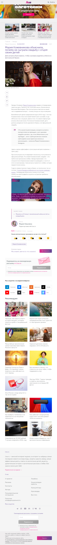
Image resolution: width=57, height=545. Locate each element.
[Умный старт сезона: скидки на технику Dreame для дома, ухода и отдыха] (12, 27)
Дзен (23, 292)
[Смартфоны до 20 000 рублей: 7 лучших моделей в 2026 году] (16, 428)
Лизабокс (34, 479)
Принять (44, 538)
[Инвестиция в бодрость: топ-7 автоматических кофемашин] (41, 428)
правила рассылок (26, 272)
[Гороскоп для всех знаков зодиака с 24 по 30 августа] (41, 334)
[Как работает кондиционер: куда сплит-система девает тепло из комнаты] (41, 405)
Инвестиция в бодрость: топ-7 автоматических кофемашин (40, 439)
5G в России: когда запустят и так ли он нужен (15, 394)
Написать (47, 251)
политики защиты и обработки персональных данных (18, 541)
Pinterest (36, 292)
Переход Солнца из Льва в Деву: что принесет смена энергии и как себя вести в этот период (14, 370)
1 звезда (40, 44)
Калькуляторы (36, 488)
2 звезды (42, 44)
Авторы (7, 489)
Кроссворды (35, 491)
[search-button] (48, 2)
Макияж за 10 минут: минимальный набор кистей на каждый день (32, 215)
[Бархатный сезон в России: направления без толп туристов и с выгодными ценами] (45, 27)
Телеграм (12, 287)
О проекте (8, 479)
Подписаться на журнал (12, 470)
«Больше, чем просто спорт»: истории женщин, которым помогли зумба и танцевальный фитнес (28, 35)
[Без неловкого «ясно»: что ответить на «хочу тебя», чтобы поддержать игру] (41, 358)
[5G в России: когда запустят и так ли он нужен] (16, 383)
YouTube (12, 292)
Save (7, 85)
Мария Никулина (10, 44)
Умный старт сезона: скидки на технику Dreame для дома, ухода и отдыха (11, 35)
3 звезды (43, 44)
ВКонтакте (25, 287)
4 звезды (45, 44)
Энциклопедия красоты (36, 483)
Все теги (34, 495)
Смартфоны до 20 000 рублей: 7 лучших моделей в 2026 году (16, 439)
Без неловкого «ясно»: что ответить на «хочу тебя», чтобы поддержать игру (41, 369)
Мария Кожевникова (29, 105)
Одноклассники (37, 287)
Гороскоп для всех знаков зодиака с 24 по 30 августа (39, 345)
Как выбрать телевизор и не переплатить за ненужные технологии (15, 416)
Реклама (8, 482)
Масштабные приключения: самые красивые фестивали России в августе (15, 345)
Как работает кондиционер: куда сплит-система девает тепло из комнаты (39, 416)
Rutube (48, 287)
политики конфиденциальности (15, 272)
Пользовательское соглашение (11, 494)
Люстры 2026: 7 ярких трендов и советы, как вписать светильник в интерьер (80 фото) (40, 382)
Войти (52, 2)
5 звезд (47, 44)
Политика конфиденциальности (12, 499)
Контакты (8, 486)
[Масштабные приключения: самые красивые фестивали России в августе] (16, 334)
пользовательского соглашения (40, 271)
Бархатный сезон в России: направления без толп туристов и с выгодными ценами (45, 35)
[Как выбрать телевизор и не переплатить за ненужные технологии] (16, 405)
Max (47, 292)
